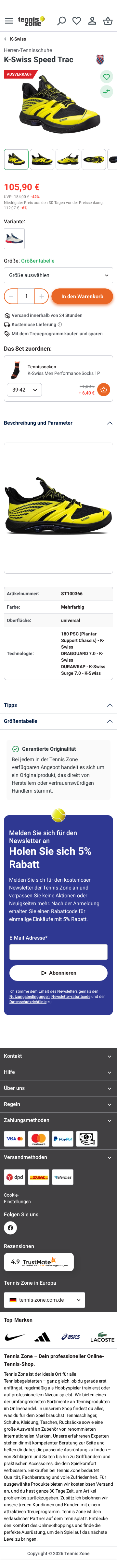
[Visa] (14, 1139)
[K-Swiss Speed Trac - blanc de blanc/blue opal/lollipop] (14, 238)
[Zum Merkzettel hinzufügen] (106, 76)
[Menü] (9, 21)
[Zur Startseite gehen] (31, 21)
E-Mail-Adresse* (28, 938)
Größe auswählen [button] (29, 275)
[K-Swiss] (100, 59)
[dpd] (14, 1177)
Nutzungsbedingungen (29, 996)
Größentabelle (20, 721)
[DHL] (38, 1177)
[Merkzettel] (77, 20)
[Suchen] (61, 21)
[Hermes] (62, 1177)
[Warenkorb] (108, 20)
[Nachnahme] (87, 1139)
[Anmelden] (92, 21)
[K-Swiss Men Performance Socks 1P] (16, 369)
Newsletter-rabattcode (70, 996)
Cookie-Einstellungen (10, 1198)
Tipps (10, 705)
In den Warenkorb (82, 296)
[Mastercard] (38, 1139)
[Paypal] (62, 1139)
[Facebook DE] (10, 1228)
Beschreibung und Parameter (38, 423)
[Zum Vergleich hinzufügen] (106, 91)
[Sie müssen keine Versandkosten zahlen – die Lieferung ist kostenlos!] (60, 324)
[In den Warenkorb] (103, 389)
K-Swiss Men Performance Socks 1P (64, 373)
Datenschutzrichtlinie (27, 1002)
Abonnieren (62, 973)
